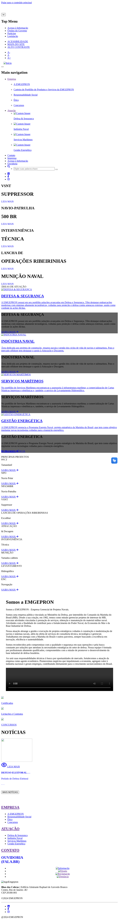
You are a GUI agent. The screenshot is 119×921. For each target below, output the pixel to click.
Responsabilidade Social (19, 816)
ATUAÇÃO (10, 829)
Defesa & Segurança (17, 835)
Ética (9, 819)
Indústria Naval (14, 838)
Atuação (11, 110)
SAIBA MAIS (8, 332)
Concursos (12, 822)
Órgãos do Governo (17, 30)
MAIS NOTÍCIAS (10, 792)
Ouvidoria (12, 163)
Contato (11, 155)
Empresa (11, 79)
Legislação (12, 36)
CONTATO (10, 850)
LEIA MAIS (7, 201)
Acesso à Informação (17, 28)
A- (8, 52)
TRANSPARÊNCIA (14, 451)
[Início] (8, 63)
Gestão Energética (16, 843)
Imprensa (11, 158)
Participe (11, 33)
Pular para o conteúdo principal (16, 2)
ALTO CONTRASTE (18, 47)
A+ (9, 58)
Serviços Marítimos (16, 841)
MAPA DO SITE (16, 44)
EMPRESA (10, 807)
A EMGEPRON (15, 814)
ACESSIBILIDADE (17, 41)
